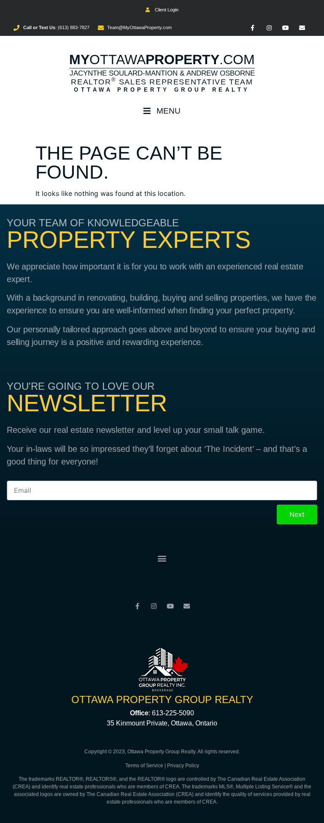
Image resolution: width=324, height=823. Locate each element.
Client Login (165, 9)
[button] (162, 558)
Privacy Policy (183, 766)
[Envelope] (302, 27)
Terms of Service (144, 766)
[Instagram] (269, 27)
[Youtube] (286, 27)
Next (297, 514)
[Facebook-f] (252, 27)
